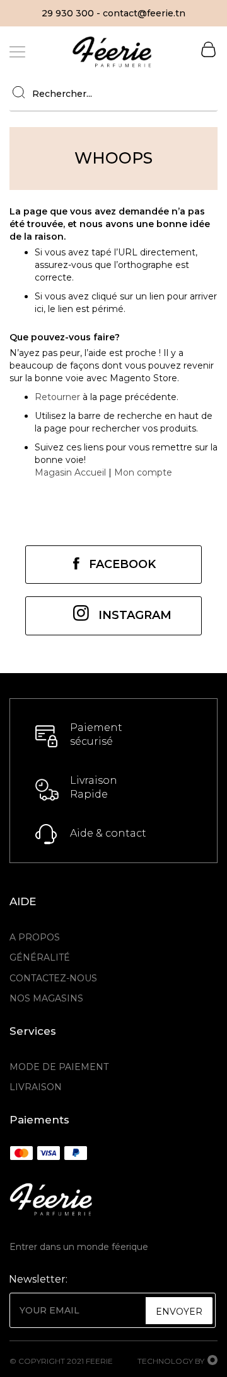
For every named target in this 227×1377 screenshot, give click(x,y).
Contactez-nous (53, 978)
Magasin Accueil (70, 472)
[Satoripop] (212, 1361)
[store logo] (112, 51)
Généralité (39, 957)
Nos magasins (46, 998)
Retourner (57, 397)
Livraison (35, 1087)
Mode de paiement (58, 1067)
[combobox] (113, 94)
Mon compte (143, 472)
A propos (34, 937)
